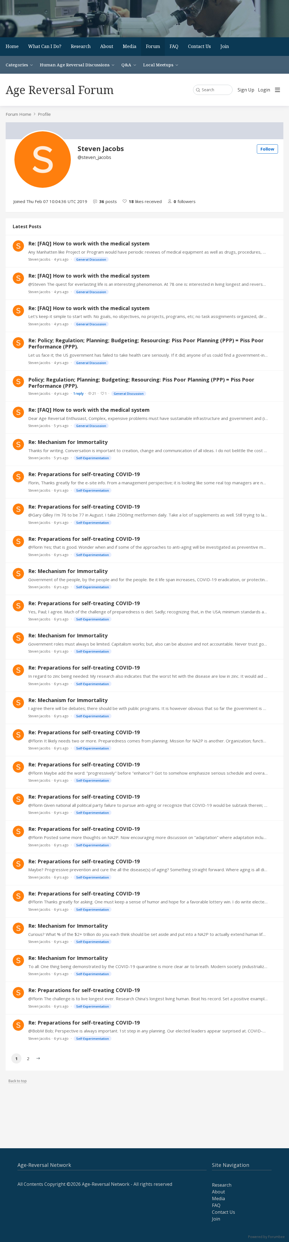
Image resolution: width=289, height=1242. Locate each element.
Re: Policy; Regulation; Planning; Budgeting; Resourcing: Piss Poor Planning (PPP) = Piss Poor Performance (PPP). (146, 343)
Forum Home (18, 114)
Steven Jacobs (39, 259)
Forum (153, 46)
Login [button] (264, 90)
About (106, 46)
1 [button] (16, 1058)
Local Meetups (158, 64)
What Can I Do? (44, 46)
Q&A (126, 64)
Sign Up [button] (246, 90)
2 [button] (28, 1058)
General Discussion (91, 259)
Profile (44, 114)
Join (224, 46)
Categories (17, 64)
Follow (267, 149)
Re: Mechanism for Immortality (68, 442)
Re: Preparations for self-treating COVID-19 (84, 474)
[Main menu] (277, 90)
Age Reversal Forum (60, 90)
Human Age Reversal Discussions (75, 64)
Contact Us (199, 46)
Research (81, 46)
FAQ (174, 46)
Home (12, 46)
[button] (38, 1058)
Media (129, 46)
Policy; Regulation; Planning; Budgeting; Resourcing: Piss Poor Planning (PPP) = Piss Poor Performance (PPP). (141, 382)
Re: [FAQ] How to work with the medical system (89, 243)
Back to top (17, 1081)
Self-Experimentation (92, 458)
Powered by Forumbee (266, 1237)
